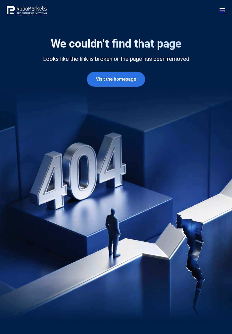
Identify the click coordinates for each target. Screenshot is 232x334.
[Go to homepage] (27, 10)
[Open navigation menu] (222, 10)
